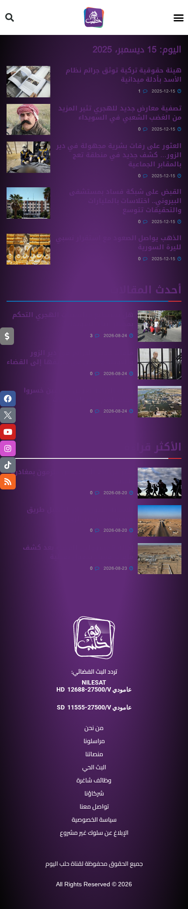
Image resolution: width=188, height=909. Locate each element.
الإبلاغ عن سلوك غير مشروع (94, 832)
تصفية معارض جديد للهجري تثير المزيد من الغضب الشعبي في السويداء (119, 113)
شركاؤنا (94, 793)
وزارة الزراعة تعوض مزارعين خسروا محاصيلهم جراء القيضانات (78, 395)
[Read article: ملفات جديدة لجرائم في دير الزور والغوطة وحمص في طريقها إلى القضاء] (159, 364)
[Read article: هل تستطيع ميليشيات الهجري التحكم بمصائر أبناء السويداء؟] (159, 326)
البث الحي (94, 767)
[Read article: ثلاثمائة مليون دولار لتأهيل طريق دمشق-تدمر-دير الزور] (159, 521)
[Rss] (8, 481)
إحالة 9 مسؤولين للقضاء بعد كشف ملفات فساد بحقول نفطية (78, 552)
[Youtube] (8, 432)
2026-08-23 (116, 568)
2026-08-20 (116, 493)
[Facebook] (8, 398)
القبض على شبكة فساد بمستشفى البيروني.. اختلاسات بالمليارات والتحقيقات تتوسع (125, 201)
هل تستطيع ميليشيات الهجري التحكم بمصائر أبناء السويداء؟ (72, 319)
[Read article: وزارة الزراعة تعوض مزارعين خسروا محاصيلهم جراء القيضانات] (159, 401)
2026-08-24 (116, 335)
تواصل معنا (94, 806)
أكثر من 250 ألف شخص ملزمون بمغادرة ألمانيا (72, 476)
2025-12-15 (164, 91)
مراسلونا (94, 741)
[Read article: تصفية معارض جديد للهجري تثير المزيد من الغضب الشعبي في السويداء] (28, 119)
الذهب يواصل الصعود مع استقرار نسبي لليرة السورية (118, 242)
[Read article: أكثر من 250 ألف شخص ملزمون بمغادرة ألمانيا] (159, 483)
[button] (179, 17)
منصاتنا (94, 754)
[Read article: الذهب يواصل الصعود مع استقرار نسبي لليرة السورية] (28, 249)
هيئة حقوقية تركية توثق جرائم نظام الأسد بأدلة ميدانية (123, 75)
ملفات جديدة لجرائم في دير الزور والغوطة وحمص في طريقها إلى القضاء (70, 357)
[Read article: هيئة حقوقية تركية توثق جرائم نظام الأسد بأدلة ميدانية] (28, 81)
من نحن (94, 727)
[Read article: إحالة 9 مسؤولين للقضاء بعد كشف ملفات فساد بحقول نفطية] (159, 559)
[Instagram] (8, 448)
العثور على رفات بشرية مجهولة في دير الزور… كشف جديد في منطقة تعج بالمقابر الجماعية (118, 155)
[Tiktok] (8, 465)
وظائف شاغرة (94, 780)
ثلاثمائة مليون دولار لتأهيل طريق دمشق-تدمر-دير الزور (80, 514)
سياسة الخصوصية (94, 819)
